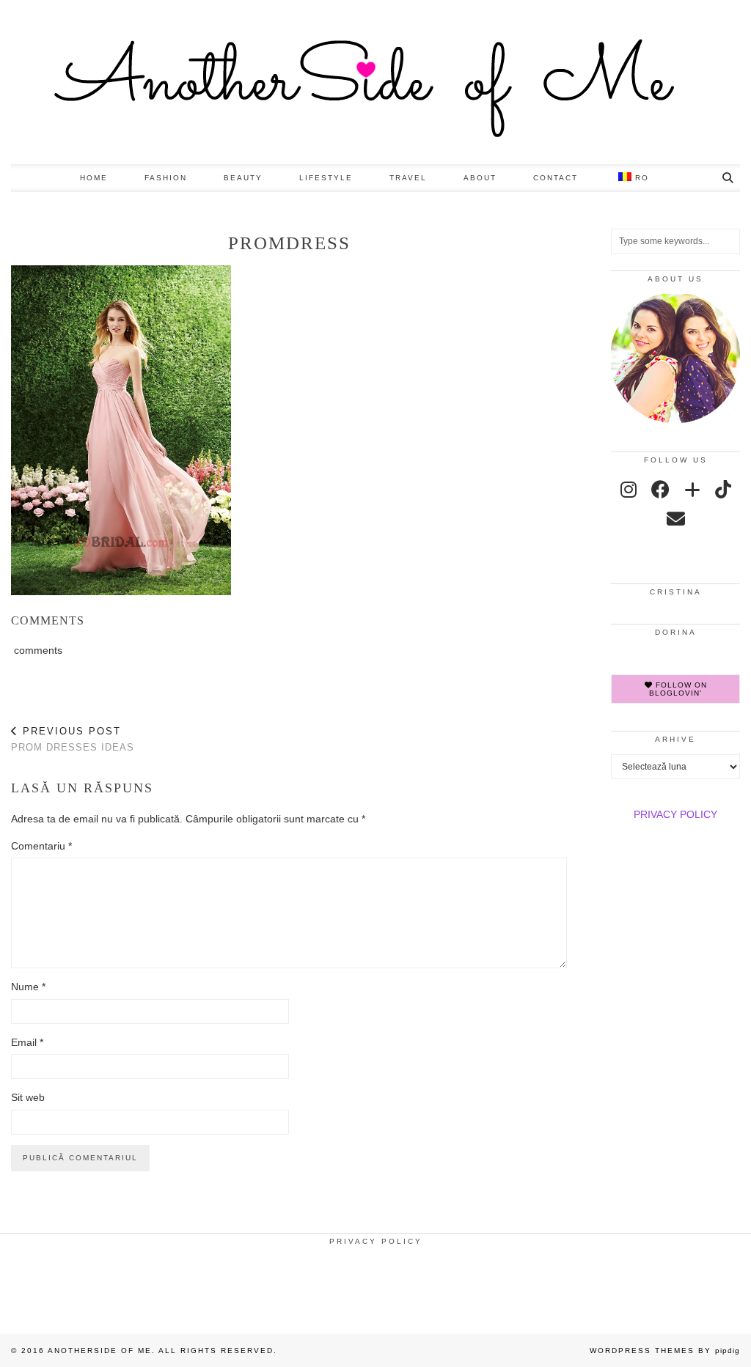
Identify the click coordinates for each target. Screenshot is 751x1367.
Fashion (165, 178)
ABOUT (480, 178)
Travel (408, 178)
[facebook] (660, 489)
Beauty (243, 178)
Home (94, 178)
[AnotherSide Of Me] (375, 82)
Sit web (28, 1097)
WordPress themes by (665, 1350)
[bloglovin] (692, 489)
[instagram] (628, 489)
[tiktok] (723, 489)
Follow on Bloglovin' (678, 689)
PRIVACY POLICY (675, 814)
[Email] (676, 519)
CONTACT (555, 178)
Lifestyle (326, 178)
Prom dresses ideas (72, 739)
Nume (28, 986)
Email (27, 1042)
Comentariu (41, 846)
